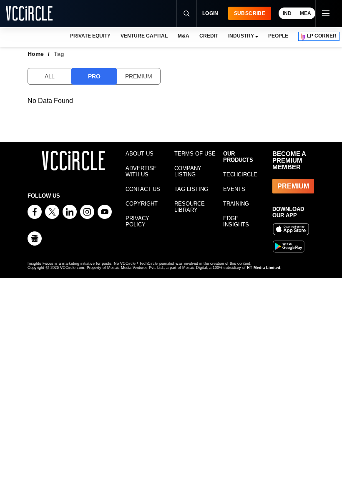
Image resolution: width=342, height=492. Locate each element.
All (50, 76)
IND (287, 13)
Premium (138, 76)
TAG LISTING (191, 189)
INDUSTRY (241, 35)
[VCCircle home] (29, 13)
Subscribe (249, 13)
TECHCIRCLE (240, 174)
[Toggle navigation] (325, 13)
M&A (183, 35)
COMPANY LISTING (187, 171)
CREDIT (208, 35)
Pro (94, 76)
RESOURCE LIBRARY (189, 207)
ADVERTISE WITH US (141, 171)
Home (36, 53)
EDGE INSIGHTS (236, 221)
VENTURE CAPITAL (144, 35)
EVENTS (234, 189)
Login (210, 13)
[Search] (186, 13)
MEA (305, 13)
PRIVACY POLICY (137, 221)
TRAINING (236, 204)
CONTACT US (143, 189)
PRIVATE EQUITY (90, 35)
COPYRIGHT (142, 204)
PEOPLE (278, 35)
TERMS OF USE (195, 154)
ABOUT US (139, 154)
